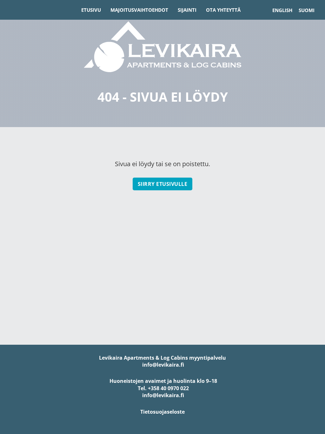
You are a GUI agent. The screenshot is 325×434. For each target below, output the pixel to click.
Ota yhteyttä (223, 10)
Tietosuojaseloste (162, 411)
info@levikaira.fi (162, 364)
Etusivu (91, 10)
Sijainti (187, 10)
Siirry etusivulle (163, 183)
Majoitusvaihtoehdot (139, 10)
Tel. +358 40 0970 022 (162, 388)
